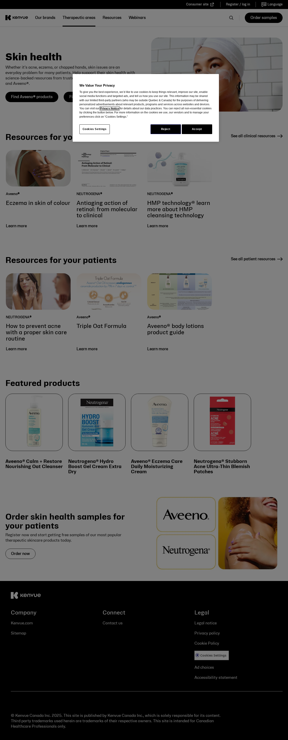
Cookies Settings (95, 129)
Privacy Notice (109, 108)
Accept (197, 129)
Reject (165, 129)
